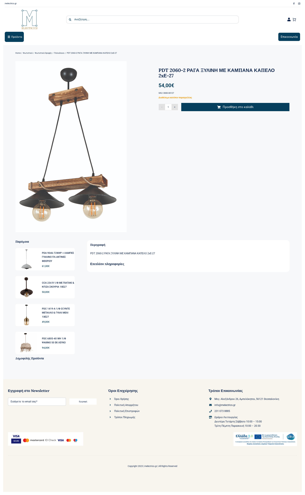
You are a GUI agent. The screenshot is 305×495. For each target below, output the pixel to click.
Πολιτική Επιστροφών (127, 411)
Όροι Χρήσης (121, 399)
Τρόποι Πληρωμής (124, 417)
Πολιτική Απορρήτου (126, 405)
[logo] (29, 8)
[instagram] (299, 4)
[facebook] (294, 4)
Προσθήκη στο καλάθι (238, 107)
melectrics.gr (150, 466)
